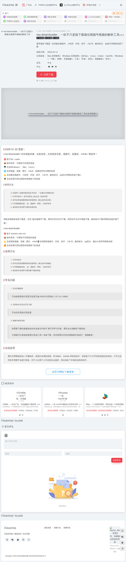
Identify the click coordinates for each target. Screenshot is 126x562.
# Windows (29, 410)
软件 (108, 58)
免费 (59, 58)
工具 (77, 58)
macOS (109, 55)
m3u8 (100, 55)
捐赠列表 (66, 527)
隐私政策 (47, 527)
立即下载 (48, 74)
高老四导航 (25, 556)
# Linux (122, 410)
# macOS (69, 410)
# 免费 (76, 410)
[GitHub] (23, 539)
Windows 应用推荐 (59, 31)
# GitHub (21, 410)
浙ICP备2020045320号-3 (37, 556)
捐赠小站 (57, 527)
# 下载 (36, 410)
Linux (92, 55)
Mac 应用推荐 (47, 31)
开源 (83, 58)
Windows (119, 55)
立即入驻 (119, 13)
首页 (39, 31)
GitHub (84, 55)
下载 (52, 58)
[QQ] (18, 539)
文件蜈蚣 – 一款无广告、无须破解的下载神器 (21, 404)
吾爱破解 (68, 58)
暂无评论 (9, 426)
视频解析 (99, 58)
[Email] (28, 539)
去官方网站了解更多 (63, 371)
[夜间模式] (122, 548)
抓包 (90, 58)
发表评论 (117, 460)
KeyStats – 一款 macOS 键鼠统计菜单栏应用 (63, 404)
